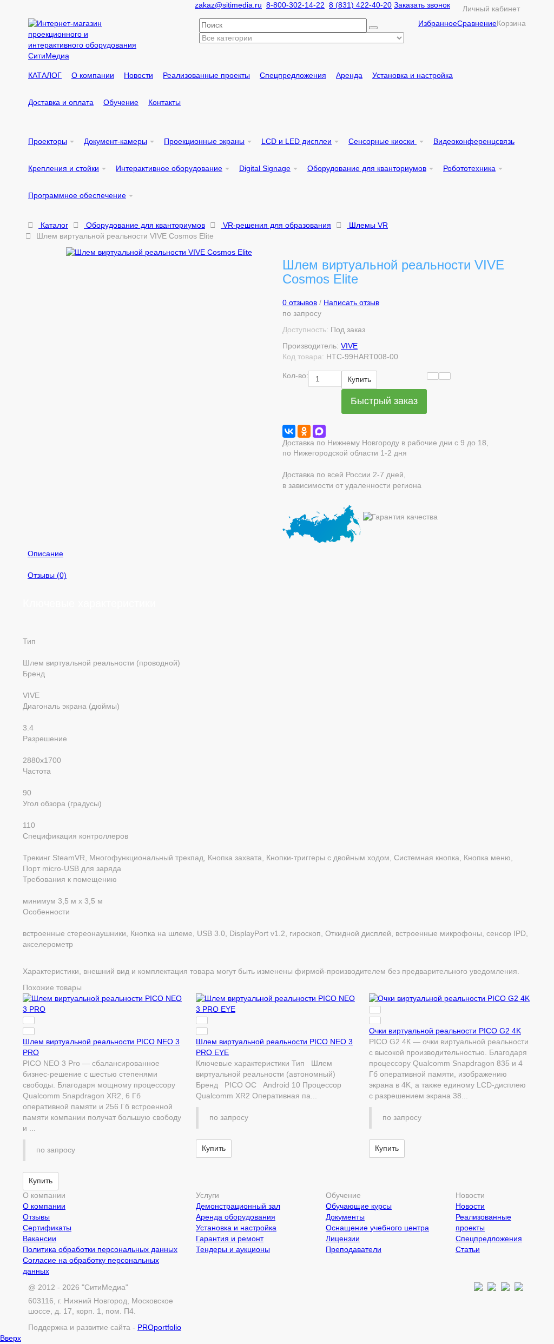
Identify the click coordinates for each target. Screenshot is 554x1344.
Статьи (468, 1249)
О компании (44, 1206)
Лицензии (343, 1238)
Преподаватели (353, 1249)
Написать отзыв (351, 302)
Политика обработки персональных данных (100, 1249)
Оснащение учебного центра (377, 1227)
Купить (359, 379)
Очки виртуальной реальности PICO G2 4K (445, 1030)
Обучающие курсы (359, 1206)
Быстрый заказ (384, 401)
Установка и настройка (236, 1227)
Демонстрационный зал (238, 1206)
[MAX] (319, 431)
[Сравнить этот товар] (445, 376)
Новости (470, 1206)
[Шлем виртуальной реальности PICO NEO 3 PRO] (104, 1004)
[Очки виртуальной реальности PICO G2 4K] (450, 998)
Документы (345, 1217)
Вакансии (39, 1238)
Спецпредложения (489, 1238)
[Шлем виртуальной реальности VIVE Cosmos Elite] (169, 252)
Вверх (10, 1338)
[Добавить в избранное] (433, 376)
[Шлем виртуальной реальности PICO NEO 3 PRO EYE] (277, 1004)
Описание (45, 553)
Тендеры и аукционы (233, 1249)
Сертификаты (47, 1227)
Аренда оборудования (235, 1217)
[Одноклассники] (304, 431)
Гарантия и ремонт (229, 1238)
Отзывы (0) (47, 575)
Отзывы (36, 1217)
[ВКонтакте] (288, 431)
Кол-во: (295, 375)
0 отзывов (299, 302)
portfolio (159, 1327)
